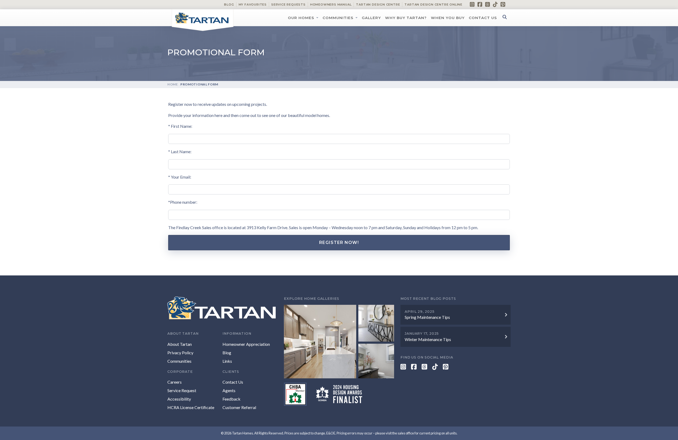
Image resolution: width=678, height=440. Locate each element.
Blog (229, 4)
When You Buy (448, 18)
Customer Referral (239, 407)
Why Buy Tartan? (406, 18)
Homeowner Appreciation (246, 344)
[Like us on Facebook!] (480, 4)
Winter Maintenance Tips (428, 339)
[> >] (339, 341)
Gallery (371, 18)
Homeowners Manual (331, 4)
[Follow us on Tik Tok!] (495, 4)
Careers (174, 381)
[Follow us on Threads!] (487, 4)
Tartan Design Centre (378, 4)
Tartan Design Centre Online (433, 4)
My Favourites (253, 4)
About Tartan (179, 344)
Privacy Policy (180, 352)
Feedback (231, 398)
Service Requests (288, 4)
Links (227, 361)
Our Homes (301, 18)
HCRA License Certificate (190, 407)
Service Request (181, 390)
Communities (338, 18)
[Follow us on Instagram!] (472, 4)
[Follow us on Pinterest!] (503, 4)
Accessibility (179, 398)
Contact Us (483, 18)
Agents (228, 390)
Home (172, 84)
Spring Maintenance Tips (427, 317)
